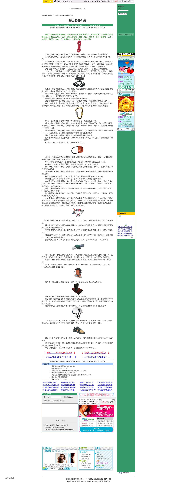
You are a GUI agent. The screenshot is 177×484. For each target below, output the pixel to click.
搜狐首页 (45, 16)
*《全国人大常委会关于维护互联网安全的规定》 (59, 429)
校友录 (121, 1)
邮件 (125, 1)
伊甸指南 (100, 430)
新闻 (85, 1)
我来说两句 (60, 27)
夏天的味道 (85, 425)
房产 (105, 1)
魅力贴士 (93, 430)
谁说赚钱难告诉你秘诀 (105, 421)
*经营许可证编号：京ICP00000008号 (56, 425)
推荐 (78, 27)
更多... (133, 237)
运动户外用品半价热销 (125, 229)
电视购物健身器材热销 (125, 233)
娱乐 (93, 1)
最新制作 (84, 423)
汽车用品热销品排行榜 (125, 227)
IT (99, 1)
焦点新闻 (86, 430)
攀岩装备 (70, 16)
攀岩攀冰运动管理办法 (59, 373)
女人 (109, 1)
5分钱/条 (107, 402)
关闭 (102, 27)
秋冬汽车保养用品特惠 (125, 231)
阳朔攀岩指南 (56, 377)
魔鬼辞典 (107, 430)
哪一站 (91, 425)
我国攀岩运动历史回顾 (59, 366)
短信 (112, 1)
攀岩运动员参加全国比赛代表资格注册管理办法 (67, 375)
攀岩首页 (63, 16)
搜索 (128, 1)
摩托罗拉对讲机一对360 (125, 235)
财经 (96, 1)
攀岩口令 (54, 379)
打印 (96, 27)
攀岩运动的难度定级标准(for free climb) (64, 370)
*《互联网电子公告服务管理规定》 (55, 427)
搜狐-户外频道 (53, 16)
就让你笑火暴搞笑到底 (105, 425)
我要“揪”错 (70, 27)
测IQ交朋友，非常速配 (105, 423)
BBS (132, 1)
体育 (89, 1)
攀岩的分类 (55, 368)
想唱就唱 (90, 423)
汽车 (102, 1)
